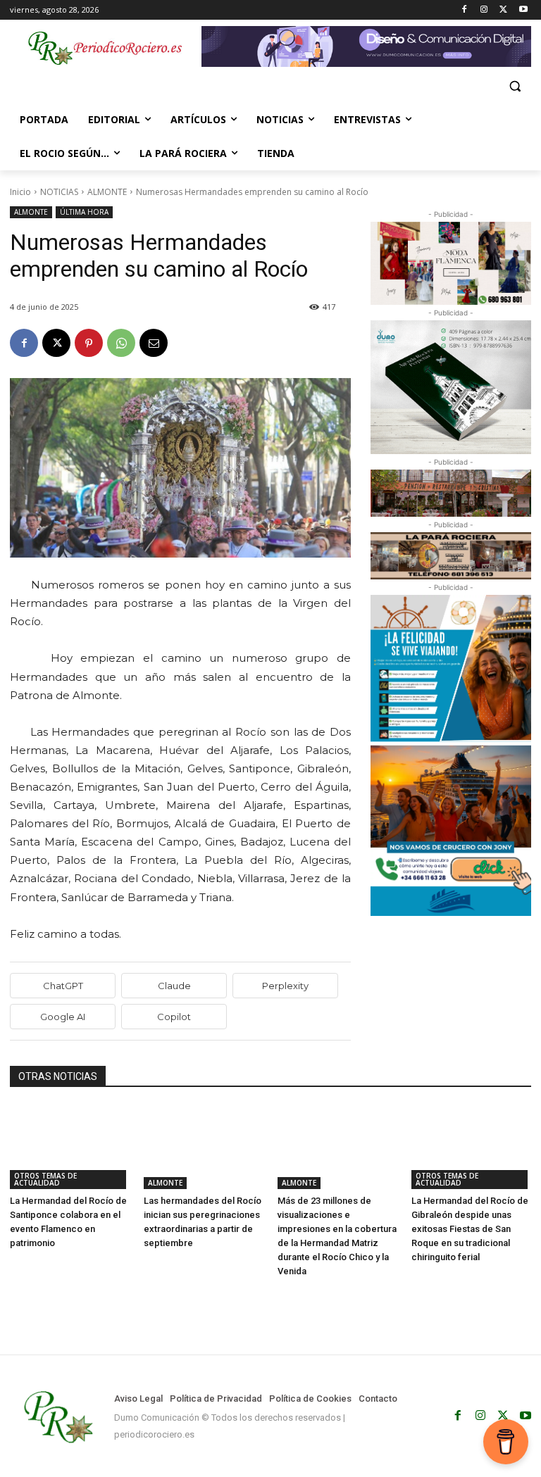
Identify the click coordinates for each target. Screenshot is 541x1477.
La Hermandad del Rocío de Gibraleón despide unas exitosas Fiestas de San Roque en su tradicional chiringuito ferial (469, 1228)
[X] (503, 10)
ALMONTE (107, 192)
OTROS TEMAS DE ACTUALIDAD (45, 1179)
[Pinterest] (89, 343)
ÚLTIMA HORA (84, 212)
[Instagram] (484, 10)
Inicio (20, 192)
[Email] (153, 343)
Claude (174, 985)
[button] (514, 86)
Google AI (62, 1016)
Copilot (174, 1016)
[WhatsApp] (121, 343)
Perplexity (285, 985)
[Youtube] (523, 10)
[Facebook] (464, 10)
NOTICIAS (59, 192)
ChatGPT (63, 985)
